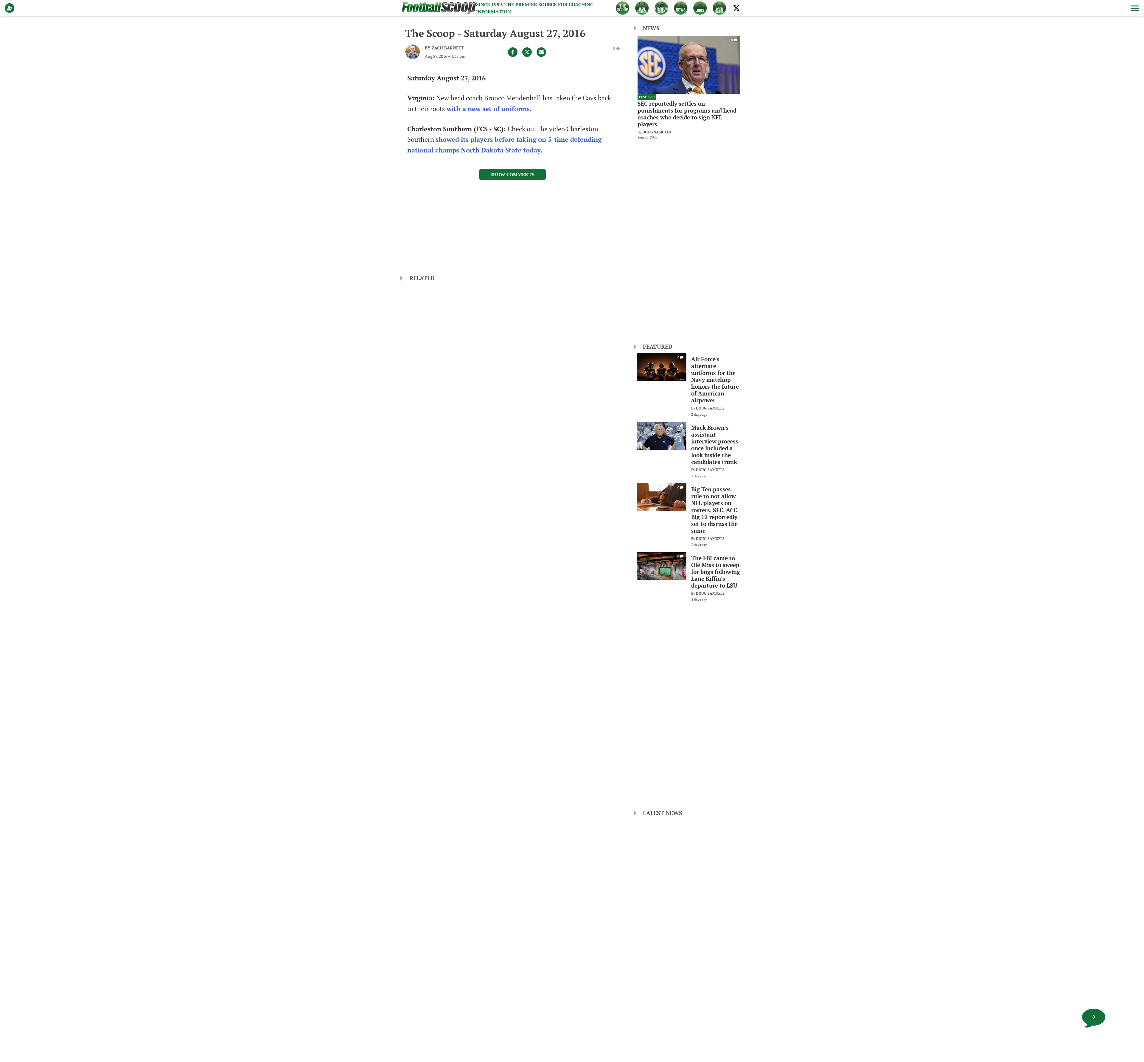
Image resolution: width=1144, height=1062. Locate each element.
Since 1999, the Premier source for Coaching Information (534, 8)
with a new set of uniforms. (489, 109)
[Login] (11, 8)
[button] (1134, 8)
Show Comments (512, 174)
